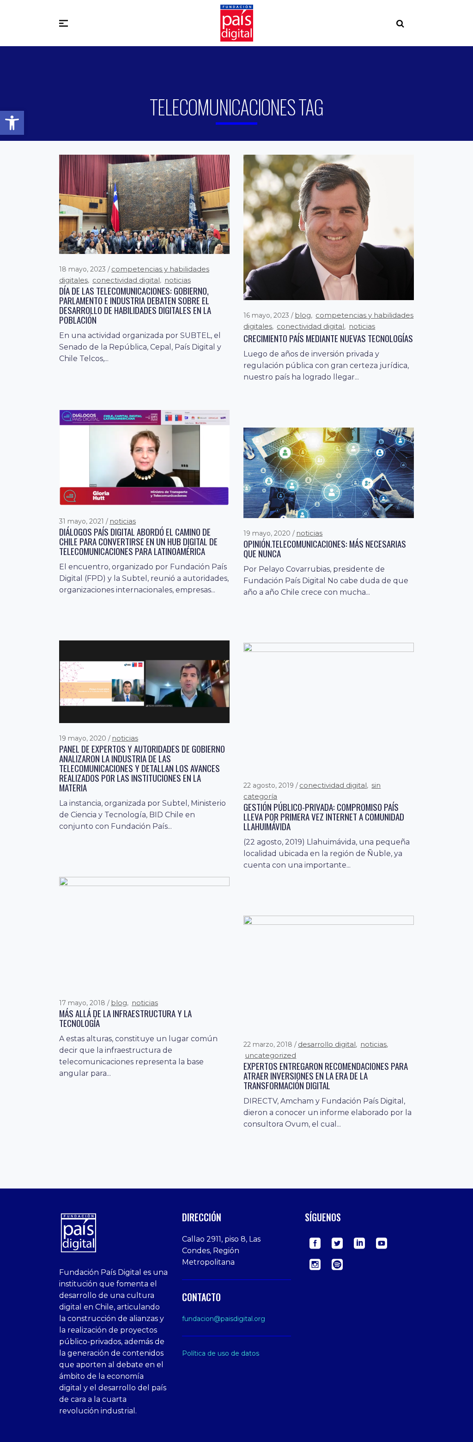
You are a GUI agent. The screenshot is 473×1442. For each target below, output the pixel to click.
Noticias (177, 280)
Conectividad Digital (126, 280)
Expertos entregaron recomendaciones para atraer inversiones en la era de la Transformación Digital (325, 1075)
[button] (12, 123)
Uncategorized (270, 1055)
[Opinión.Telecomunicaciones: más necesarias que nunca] (328, 472)
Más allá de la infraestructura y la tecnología (125, 1018)
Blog (303, 315)
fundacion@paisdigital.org (223, 1319)
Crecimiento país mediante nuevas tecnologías (328, 338)
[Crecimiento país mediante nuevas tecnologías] (328, 227)
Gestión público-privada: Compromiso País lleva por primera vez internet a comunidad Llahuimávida (323, 816)
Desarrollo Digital (327, 1044)
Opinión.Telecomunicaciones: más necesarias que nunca (324, 548)
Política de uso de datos (220, 1353)
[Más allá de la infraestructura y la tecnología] (144, 932)
